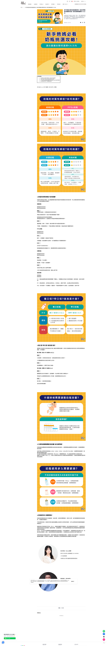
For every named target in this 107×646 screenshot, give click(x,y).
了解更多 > (32, 582)
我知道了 (72, 581)
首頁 (21, 7)
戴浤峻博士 (51, 87)
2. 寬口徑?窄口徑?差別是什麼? (47, 79)
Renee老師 (43, 87)
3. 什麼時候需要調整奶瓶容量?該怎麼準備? (50, 80)
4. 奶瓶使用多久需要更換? (46, 81)
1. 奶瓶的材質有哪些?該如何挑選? (48, 78)
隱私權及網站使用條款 (40, 581)
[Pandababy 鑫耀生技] (23, 3)
